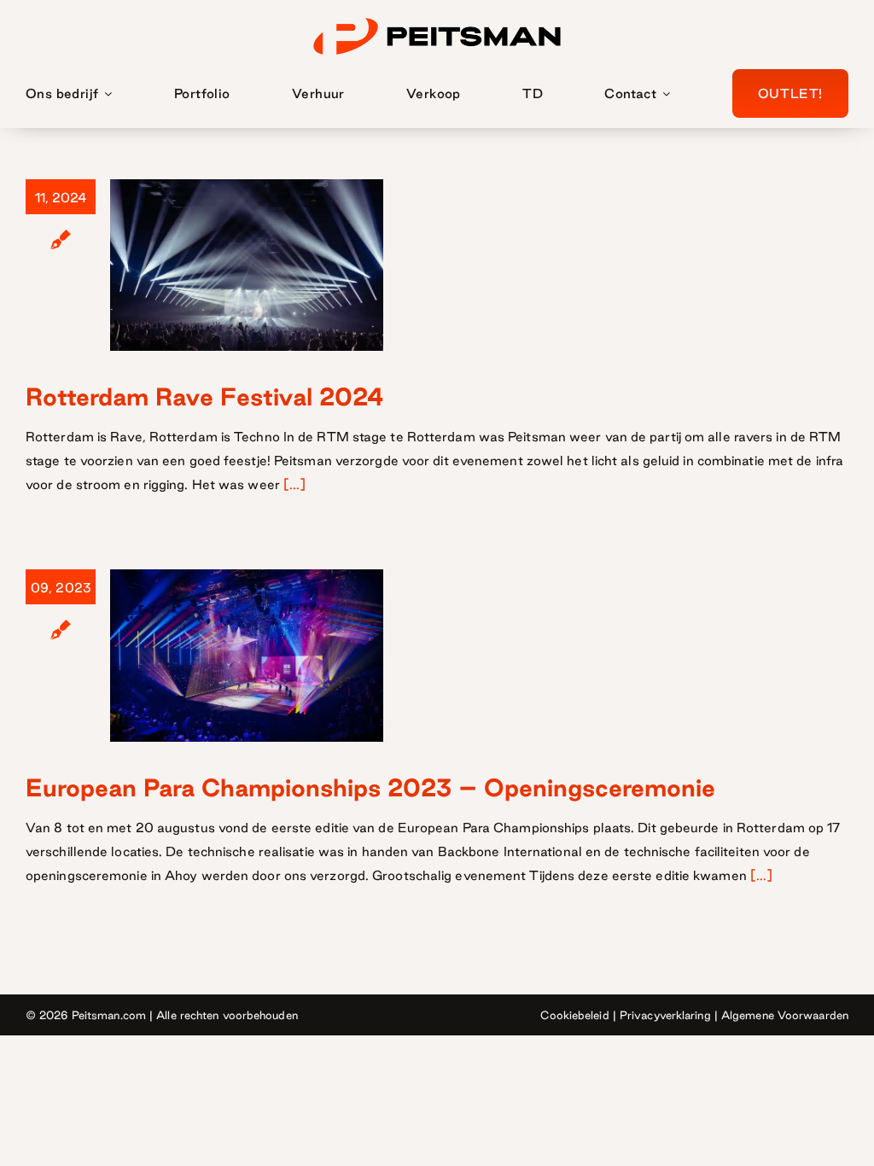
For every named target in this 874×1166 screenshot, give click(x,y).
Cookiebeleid (574, 1015)
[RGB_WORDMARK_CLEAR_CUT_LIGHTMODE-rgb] (437, 18)
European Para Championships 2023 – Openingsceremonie (370, 787)
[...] (294, 484)
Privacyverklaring (665, 1015)
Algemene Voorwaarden (784, 1015)
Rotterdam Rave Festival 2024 (204, 396)
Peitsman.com (109, 1015)
